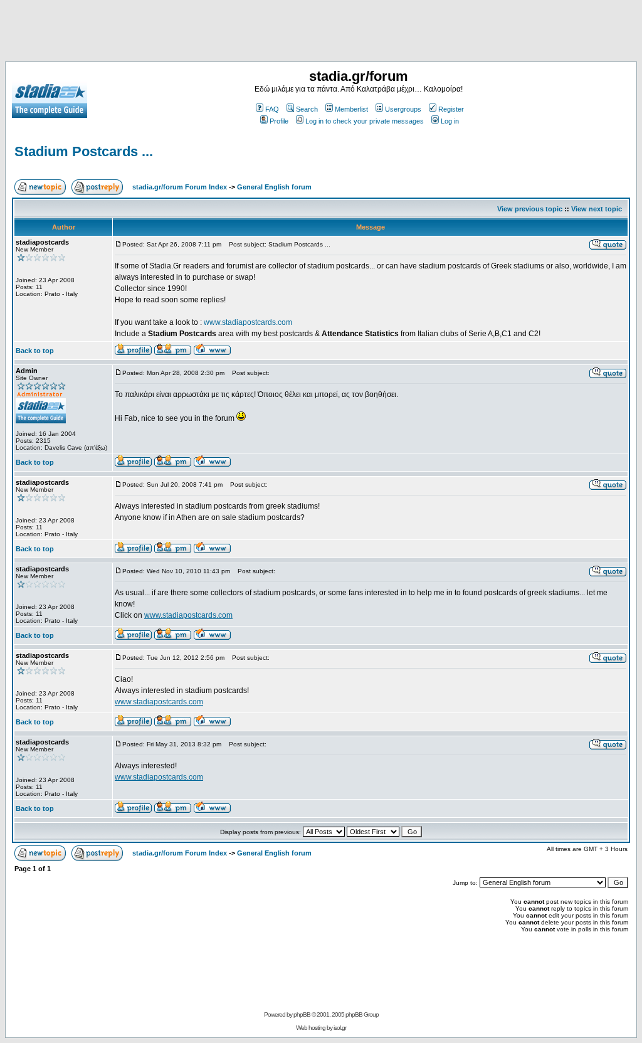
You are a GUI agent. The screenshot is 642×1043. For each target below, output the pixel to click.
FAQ (272, 109)
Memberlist (351, 109)
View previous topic (529, 209)
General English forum (274, 187)
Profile (279, 121)
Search (307, 109)
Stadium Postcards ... (83, 151)
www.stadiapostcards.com (248, 322)
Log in (450, 121)
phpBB (301, 1014)
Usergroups (403, 109)
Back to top (35, 350)
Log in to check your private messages (364, 121)
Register (451, 109)
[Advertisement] (321, 33)
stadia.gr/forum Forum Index (179, 187)
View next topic (596, 209)
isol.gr (340, 1027)
